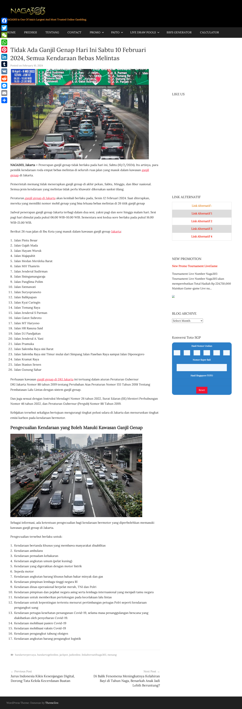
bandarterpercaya (25, 654)
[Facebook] (4, 20)
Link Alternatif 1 (202, 213)
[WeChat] (4, 35)
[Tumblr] (4, 64)
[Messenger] (4, 85)
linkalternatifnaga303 (94, 654)
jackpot (64, 654)
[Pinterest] (4, 49)
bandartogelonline (47, 654)
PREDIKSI (30, 32)
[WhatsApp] (4, 42)
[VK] (4, 71)
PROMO (95, 32)
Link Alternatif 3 (201, 229)
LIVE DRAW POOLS (143, 32)
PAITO (115, 32)
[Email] (4, 93)
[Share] (4, 100)
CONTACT (74, 32)
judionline (75, 654)
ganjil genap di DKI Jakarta (55, 379)
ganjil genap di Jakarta (39, 198)
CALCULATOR (209, 32)
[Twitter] (4, 28)
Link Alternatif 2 (201, 221)
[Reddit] (4, 78)
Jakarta (116, 231)
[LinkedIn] (4, 56)
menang (112, 654)
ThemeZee (51, 702)
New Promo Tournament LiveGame (194, 266)
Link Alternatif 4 (201, 236)
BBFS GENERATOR (179, 32)
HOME (11, 32)
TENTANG (52, 32)
